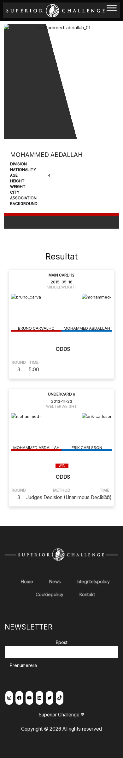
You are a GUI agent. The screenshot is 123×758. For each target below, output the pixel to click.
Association (23, 198)
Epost (61, 642)
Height (17, 181)
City (14, 192)
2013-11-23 (61, 401)
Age (14, 175)
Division (18, 164)
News (55, 581)
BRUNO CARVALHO (36, 328)
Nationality (23, 169)
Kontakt (87, 594)
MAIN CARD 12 (61, 275)
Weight (18, 186)
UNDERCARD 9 (61, 394)
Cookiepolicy (49, 594)
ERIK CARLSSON (87, 447)
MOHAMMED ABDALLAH (87, 328)
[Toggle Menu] (112, 10)
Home (27, 581)
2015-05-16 (61, 281)
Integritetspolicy (93, 581)
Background (24, 203)
